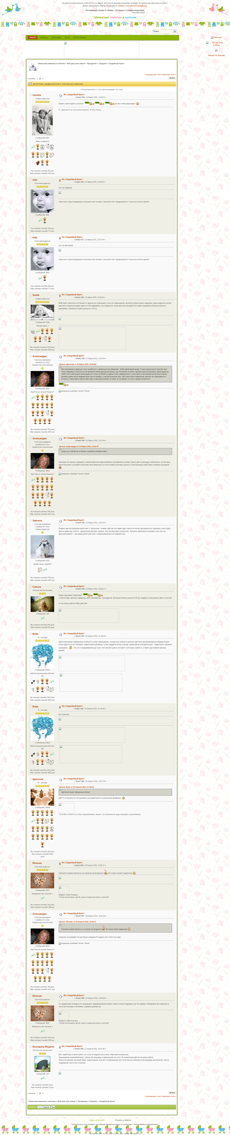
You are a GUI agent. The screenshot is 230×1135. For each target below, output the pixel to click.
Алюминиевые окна (79, 1124)
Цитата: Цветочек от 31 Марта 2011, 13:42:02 (77, 364)
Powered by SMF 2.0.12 (98, 1134)
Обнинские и (115, 17)
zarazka (37, 95)
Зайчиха (37, 520)
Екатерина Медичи (43, 1046)
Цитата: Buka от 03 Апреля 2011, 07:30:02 (76, 787)
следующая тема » (168, 74)
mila (35, 179)
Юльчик (37, 863)
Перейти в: (32, 1107)
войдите (122, 6)
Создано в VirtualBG (97, 1120)
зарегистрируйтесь (138, 6)
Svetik (36, 295)
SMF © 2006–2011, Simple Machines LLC (125, 1134)
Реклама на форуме (123, 1120)
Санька (37, 586)
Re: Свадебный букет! (74, 94)
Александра (39, 356)
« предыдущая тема (153, 74)
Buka (35, 633)
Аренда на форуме (216, 55)
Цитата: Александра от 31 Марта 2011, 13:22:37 (79, 446)
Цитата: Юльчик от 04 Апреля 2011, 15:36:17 (77, 922)
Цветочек (38, 779)
